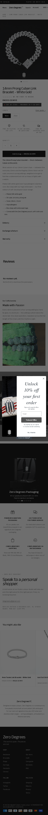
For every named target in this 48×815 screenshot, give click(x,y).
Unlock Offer (31, 419)
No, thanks (31, 432)
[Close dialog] (43, 378)
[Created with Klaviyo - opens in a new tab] (24, 438)
